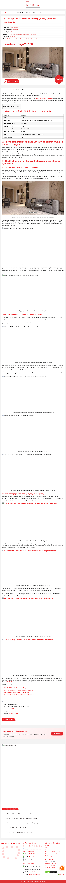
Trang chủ (4, 12)
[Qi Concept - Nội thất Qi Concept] (33, 4)
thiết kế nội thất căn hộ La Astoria (44, 98)
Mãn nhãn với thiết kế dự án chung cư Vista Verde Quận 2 (18, 690)
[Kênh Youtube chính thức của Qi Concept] (54, 866)
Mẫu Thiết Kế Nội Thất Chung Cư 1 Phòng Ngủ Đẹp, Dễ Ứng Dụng (22, 823)
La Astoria (11, 25)
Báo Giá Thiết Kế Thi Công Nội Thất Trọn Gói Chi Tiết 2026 (20, 832)
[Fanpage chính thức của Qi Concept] (46, 866)
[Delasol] (18, 855)
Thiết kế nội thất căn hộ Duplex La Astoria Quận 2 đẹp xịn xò (19, 694)
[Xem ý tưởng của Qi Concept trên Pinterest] (52, 866)
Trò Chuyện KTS (57, 733)
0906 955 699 (32, 853)
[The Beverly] (3, 851)
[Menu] (2, 4)
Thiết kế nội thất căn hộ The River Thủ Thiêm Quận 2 (17, 692)
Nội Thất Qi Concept (14, 708)
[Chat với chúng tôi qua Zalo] (61, 874)
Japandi (16, 27)
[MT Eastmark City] (19, 850)
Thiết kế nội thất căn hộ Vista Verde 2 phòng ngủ (16, 687)
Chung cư (13, 31)
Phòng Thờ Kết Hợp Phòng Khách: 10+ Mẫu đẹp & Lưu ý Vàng (21, 827)
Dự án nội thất (11, 12)
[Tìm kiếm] (64, 4)
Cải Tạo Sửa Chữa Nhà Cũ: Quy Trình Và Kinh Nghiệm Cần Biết (22, 818)
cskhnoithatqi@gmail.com (34, 856)
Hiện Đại (12, 27)
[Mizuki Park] (8, 858)
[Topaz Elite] (12, 847)
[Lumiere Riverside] (16, 858)
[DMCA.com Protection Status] (51, 872)
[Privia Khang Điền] (3, 854)
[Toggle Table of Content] (17, 106)
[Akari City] (4, 857)
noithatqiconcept (13, 711)
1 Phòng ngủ (15, 29)
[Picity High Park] (7, 847)
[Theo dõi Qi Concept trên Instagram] (49, 866)
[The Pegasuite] (19, 853)
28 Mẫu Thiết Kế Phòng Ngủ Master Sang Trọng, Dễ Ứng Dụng (21, 813)
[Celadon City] (3, 848)
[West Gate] (17, 847)
